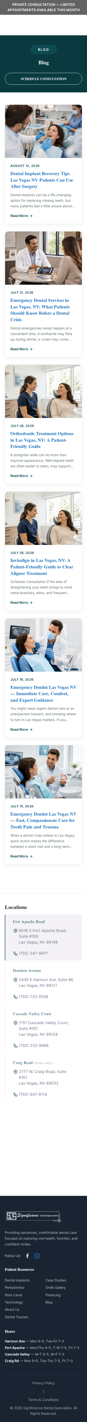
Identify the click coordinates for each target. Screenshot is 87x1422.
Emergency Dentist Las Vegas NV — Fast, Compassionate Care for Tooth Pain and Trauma (43, 820)
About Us (12, 1309)
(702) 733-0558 (33, 996)
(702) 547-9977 (33, 953)
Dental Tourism (16, 1317)
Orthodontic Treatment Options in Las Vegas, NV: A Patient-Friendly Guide (41, 439)
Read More (19, 216)
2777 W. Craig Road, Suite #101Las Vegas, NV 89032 (42, 1077)
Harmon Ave (15, 1341)
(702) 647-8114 (33, 1094)
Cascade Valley (17, 1354)
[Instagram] (37, 1256)
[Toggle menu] (74, 25)
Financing (53, 1295)
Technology (14, 1302)
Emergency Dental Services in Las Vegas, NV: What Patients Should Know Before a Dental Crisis (40, 310)
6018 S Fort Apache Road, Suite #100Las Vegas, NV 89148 (43, 936)
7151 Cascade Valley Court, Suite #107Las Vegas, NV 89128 (44, 1028)
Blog (48, 1302)
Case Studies (55, 1280)
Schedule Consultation (43, 78)
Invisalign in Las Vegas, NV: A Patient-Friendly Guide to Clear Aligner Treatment (41, 566)
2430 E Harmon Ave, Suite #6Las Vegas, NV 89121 (46, 982)
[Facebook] (27, 1256)
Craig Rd (12, 1361)
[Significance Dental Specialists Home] (34, 25)
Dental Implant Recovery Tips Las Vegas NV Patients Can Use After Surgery (41, 179)
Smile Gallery (55, 1287)
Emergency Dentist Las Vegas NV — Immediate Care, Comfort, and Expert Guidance (43, 693)
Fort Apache (15, 1348)
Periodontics (14, 1287)
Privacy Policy (43, 1383)
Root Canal (13, 1295)
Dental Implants (17, 1280)
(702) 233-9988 (34, 1045)
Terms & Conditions (43, 1400)
